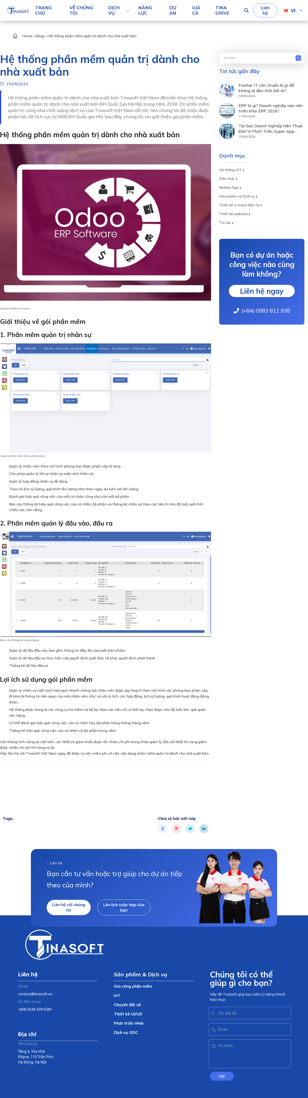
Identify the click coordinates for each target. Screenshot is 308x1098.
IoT (117, 995)
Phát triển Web (129, 1023)
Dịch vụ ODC (126, 1032)
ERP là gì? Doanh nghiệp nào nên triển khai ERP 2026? (271, 108)
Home (27, 36)
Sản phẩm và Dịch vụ (237, 196)
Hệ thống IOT (230, 169)
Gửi (222, 1076)
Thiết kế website (233, 214)
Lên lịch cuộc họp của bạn (123, 907)
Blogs (40, 36)
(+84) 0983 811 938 (266, 310)
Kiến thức (227, 178)
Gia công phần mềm (133, 986)
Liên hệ (265, 10)
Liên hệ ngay (261, 290)
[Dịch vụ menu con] (127, 10)
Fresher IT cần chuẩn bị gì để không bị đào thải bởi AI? (266, 88)
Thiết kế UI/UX (128, 1014)
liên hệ (13, 753)
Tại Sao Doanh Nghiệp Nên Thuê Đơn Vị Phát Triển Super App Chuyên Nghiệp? (270, 131)
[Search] (299, 58)
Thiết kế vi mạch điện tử (239, 205)
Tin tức (225, 222)
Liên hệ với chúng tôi (68, 907)
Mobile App (229, 187)
